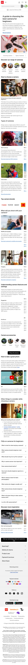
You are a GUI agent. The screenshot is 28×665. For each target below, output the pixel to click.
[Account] (19, 2)
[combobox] (11, 6)
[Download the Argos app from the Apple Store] (9, 603)
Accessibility (7, 616)
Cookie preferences (18, 618)
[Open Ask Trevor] (25, 6)
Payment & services (8, 557)
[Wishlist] (22, 2)
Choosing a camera (7, 55)
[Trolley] (25, 2)
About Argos (6, 561)
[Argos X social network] (14, 593)
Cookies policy (9, 618)
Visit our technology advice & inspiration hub (14, 539)
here (18, 367)
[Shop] (5, 2)
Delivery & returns (7, 550)
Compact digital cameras (10, 426)
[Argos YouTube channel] (6, 593)
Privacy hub (14, 616)
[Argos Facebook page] (10, 593)
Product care (6, 553)
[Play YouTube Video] (12, 377)
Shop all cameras (14, 353)
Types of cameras (19, 55)
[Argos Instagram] (22, 593)
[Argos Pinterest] (18, 593)
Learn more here (14, 572)
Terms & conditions (14, 620)
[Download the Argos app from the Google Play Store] (18, 603)
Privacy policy (21, 616)
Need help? (5, 546)
